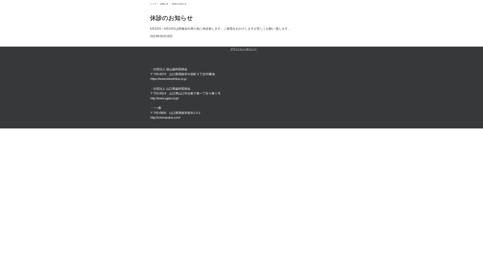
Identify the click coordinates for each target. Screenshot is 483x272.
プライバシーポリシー (243, 49)
